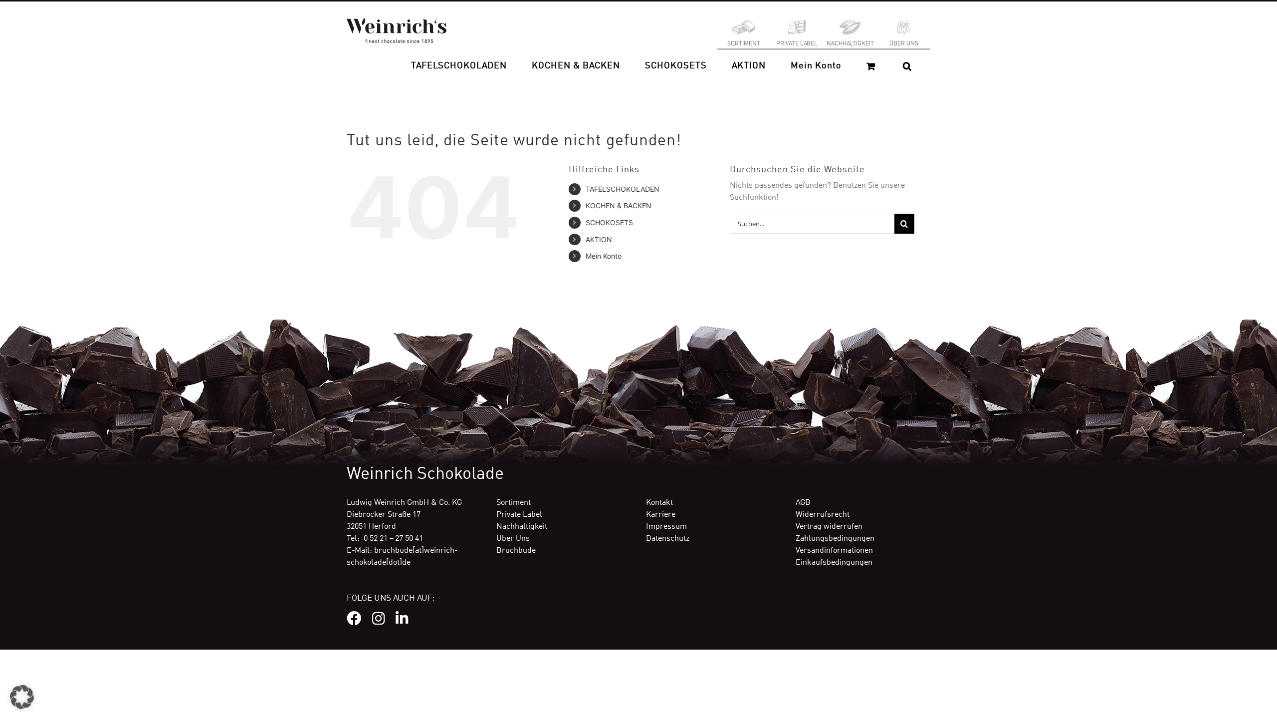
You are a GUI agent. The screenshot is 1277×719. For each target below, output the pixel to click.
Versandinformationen (834, 551)
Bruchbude (516, 551)
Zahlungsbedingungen (835, 539)
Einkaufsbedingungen (834, 563)
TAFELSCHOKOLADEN (622, 189)
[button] (907, 65)
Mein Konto (604, 256)
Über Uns (513, 539)
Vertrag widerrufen (829, 527)
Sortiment (513, 503)
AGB (803, 503)
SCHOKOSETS (609, 222)
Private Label (519, 515)
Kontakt (659, 503)
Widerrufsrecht (823, 515)
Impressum (666, 527)
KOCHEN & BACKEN (618, 205)
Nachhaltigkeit (521, 527)
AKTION (599, 239)
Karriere (660, 515)
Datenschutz (667, 539)
